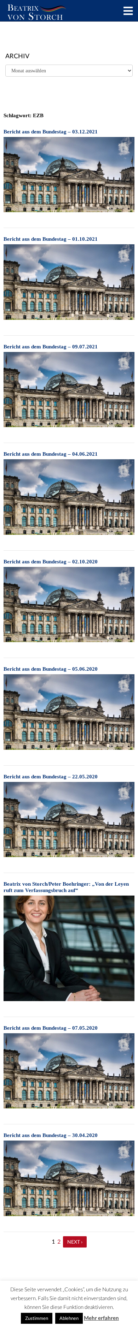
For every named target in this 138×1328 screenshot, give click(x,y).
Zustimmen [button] (36, 1318)
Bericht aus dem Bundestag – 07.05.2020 (51, 1028)
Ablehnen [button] (69, 1318)
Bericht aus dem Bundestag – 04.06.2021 (51, 454)
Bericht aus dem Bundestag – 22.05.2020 (51, 776)
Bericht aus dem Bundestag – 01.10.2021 (51, 239)
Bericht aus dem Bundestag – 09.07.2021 (51, 346)
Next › (74, 1242)
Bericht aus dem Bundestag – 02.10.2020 (51, 561)
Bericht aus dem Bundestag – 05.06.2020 (51, 669)
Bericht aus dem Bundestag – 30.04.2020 (51, 1135)
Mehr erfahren (101, 1318)
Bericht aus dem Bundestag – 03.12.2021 (51, 131)
